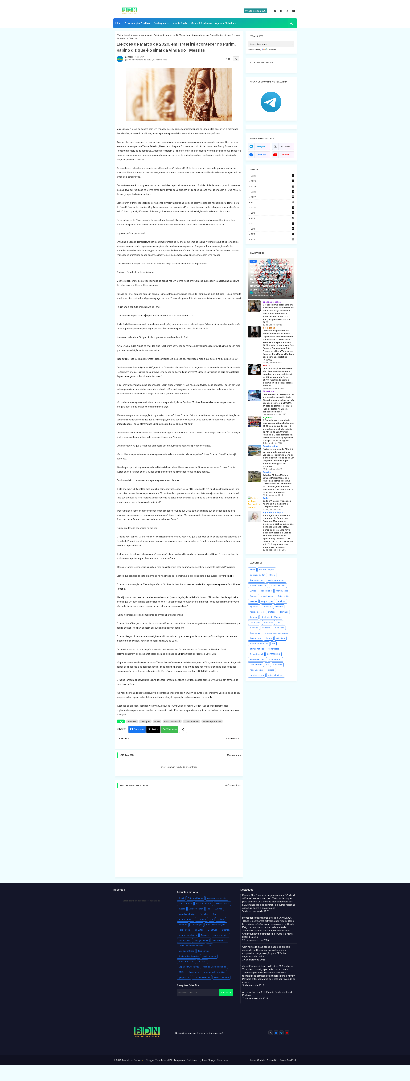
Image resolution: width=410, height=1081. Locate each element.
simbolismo (184, 940)
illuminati (284, 612)
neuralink (277, 664)
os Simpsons (209, 956)
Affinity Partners (275, 675)
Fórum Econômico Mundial (191, 945)
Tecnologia (255, 633)
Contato (261, 1060)
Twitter (155, 729)
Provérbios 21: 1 (226, 576)
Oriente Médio (191, 721)
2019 (272, 213)
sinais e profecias (142, 35)
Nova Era (204, 914)
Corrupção (255, 622)
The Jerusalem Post (178, 207)
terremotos (274, 649)
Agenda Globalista (225, 23)
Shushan (215, 649)
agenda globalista (187, 914)
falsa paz (145, 721)
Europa (253, 591)
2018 (272, 218)
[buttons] (275, 10)
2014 (272, 239)
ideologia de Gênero (271, 617)
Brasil (181, 898)
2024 (272, 186)
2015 (272, 234)
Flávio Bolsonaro (186, 961)
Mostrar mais (234, 755)
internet (253, 601)
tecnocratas (203, 951)
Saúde (269, 638)
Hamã (121, 654)
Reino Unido (283, 596)
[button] (291, 23)
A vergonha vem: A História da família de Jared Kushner (267, 994)
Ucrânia (220, 919)
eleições (132, 721)
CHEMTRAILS (273, 654)
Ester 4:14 (207, 697)
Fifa (209, 945)
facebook (261, 154)
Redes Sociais (256, 580)
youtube (285, 154)
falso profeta (256, 664)
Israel (157, 721)
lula (208, 909)
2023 (272, 191)
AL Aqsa (202, 961)
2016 (272, 228)
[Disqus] (179, 834)
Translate (272, 50)
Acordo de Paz (257, 612)
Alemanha (279, 628)
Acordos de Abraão (259, 643)
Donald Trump (185, 903)
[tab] (118, 24)
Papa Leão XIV (256, 670)
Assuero (126, 315)
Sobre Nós (273, 1060)
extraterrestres (257, 675)
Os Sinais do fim (257, 575)
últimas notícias (257, 649)
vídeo (186, 281)
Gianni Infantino (221, 977)
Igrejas (271, 670)
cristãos (271, 612)
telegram (261, 146)
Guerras (253, 596)
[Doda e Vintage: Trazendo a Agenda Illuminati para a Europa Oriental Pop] (254, 502)
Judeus (253, 617)
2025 (272, 181)
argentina (226, 930)
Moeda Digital (180, 23)
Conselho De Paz (202, 977)
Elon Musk (212, 930)
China (272, 575)
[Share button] (183, 729)
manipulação (282, 591)
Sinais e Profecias (201, 23)
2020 (272, 207)
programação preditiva (214, 972)
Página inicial (123, 35)
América (281, 601)
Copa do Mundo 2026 (189, 967)
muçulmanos (267, 596)
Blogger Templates (156, 1060)
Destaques (160, 23)
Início (118, 23)
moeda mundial (220, 935)
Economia (268, 622)
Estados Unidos (195, 898)
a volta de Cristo (257, 659)
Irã (211, 919)
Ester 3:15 (211, 654)
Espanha (205, 935)
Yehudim (188, 693)
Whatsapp (171, 729)
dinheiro (279, 606)
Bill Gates (199, 930)
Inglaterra (254, 606)
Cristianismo (275, 659)
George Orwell (201, 940)
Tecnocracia (255, 638)
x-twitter (285, 146)
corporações (267, 601)
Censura (267, 606)
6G (267, 664)
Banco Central (256, 654)
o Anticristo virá (172, 721)
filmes (140, 346)
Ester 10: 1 (187, 315)
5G (273, 643)
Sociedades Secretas (189, 956)
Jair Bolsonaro (222, 903)
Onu (214, 914)
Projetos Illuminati (258, 585)
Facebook (139, 729)
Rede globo (266, 591)
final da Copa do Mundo (214, 967)
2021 (272, 202)
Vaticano (266, 628)
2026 (272, 175)
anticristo (280, 638)
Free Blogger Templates (215, 1060)
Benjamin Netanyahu (216, 924)
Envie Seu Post (288, 1060)
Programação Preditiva (137, 23)
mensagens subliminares (276, 633)
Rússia (182, 909)
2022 (272, 197)
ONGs (181, 972)
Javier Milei (194, 972)
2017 (272, 223)
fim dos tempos (266, 569)
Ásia (280, 622)
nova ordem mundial (216, 898)
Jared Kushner (196, 909)
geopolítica (184, 977)
